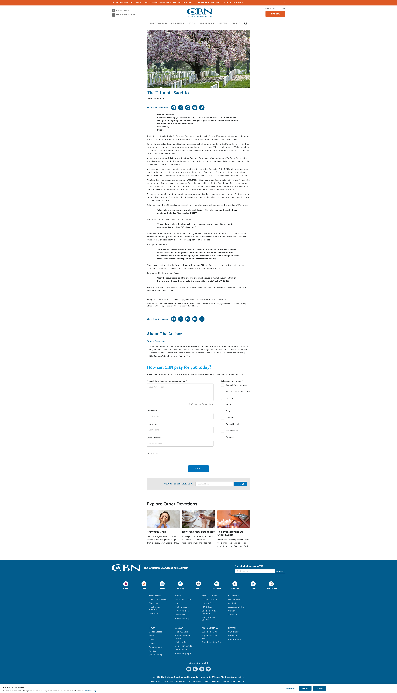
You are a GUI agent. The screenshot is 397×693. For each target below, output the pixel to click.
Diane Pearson (155, 98)
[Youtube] (188, 669)
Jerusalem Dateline (184, 646)
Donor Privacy (180, 682)
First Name (152, 410)
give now (275, 14)
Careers (232, 611)
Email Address (153, 438)
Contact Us (270, 9)
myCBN (241, 682)
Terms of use (155, 682)
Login (283, 9)
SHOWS (179, 628)
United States (155, 632)
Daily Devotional (183, 599)
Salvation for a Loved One (238, 391)
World (151, 635)
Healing (229, 398)
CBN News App (156, 655)
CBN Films (154, 613)
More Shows (181, 650)
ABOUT (236, 23)
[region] (198, 688)
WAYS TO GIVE (209, 595)
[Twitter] (180, 107)
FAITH (191, 23)
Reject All (305, 688)
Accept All (320, 688)
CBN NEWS (177, 23)
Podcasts (232, 635)
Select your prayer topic (231, 381)
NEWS (152, 628)
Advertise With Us (237, 607)
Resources (180, 614)
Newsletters (234, 599)
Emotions (230, 417)
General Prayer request (236, 385)
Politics (152, 651)
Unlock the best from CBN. (178, 483)
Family (229, 411)
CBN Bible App (182, 618)
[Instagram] (201, 669)
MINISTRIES (155, 595)
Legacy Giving (208, 603)
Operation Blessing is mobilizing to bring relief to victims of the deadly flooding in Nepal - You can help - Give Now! (177, 2)
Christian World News (182, 637)
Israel (151, 639)
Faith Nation (181, 642)
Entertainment (156, 647)
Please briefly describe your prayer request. (166, 381)
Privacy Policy (168, 682)
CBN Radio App (235, 639)
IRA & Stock (207, 607)
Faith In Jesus (182, 607)
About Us (232, 614)
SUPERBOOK (207, 23)
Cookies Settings (229, 682)
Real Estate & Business (208, 618)
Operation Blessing (158, 599)
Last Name (152, 424)
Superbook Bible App (209, 637)
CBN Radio (233, 632)
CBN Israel (154, 603)
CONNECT (233, 595)
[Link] (201, 107)
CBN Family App (183, 653)
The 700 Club (158, 23)
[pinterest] (187, 107)
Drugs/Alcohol (232, 424)
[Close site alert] (284, 2)
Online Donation (210, 599)
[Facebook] (173, 107)
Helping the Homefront (154, 608)
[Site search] (245, 24)
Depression (231, 437)
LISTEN (223, 23)
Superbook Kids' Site (211, 642)
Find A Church (182, 611)
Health (152, 643)
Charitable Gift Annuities (209, 612)
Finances (230, 404)
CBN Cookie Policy (194, 682)
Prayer (178, 603)
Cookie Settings (290, 688)
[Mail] (194, 107)
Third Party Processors (212, 682)
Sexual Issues (232, 430)
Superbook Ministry (211, 632)
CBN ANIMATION (210, 628)
